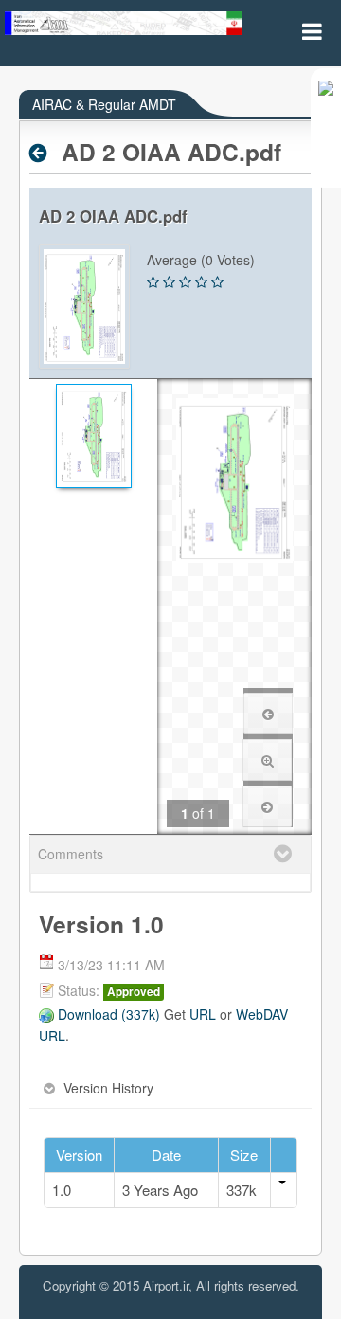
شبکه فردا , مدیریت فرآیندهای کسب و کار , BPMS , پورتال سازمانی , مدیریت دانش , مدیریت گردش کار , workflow (170, 1303)
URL (202, 1013)
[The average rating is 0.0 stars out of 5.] (153, 282)
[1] (93, 436)
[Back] (43, 152)
